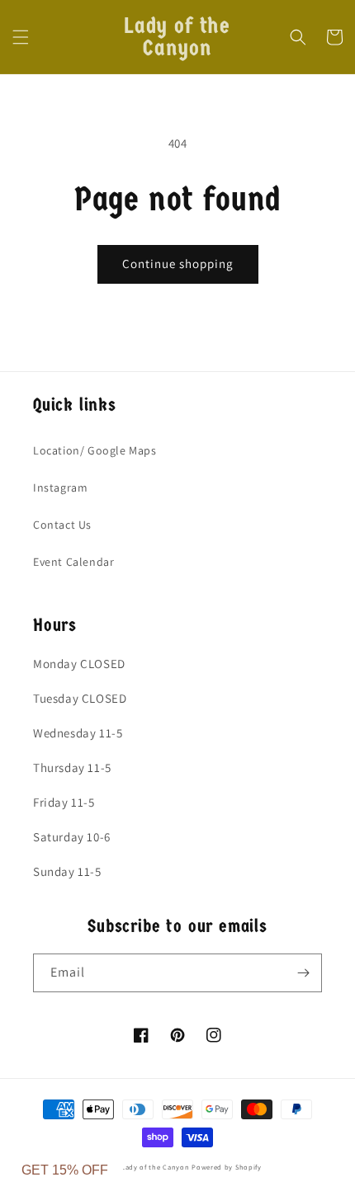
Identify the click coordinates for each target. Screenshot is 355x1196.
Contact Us (62, 524)
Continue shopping (178, 263)
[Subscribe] (303, 973)
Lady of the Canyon (156, 1166)
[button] (20, 37)
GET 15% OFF (64, 1170)
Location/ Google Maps (95, 450)
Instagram (60, 487)
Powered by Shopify (227, 1166)
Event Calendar (73, 561)
